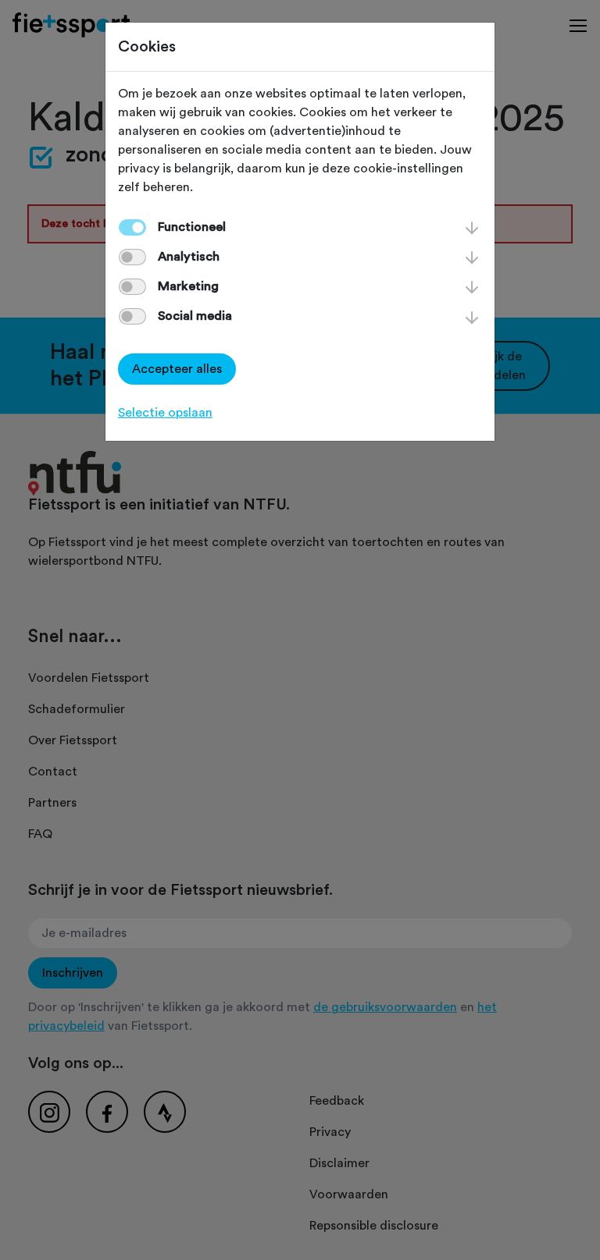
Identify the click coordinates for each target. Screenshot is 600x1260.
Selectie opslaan (165, 412)
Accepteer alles (177, 369)
